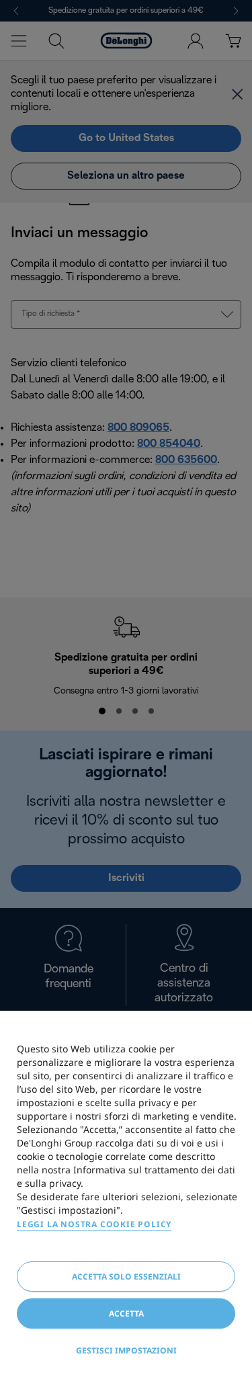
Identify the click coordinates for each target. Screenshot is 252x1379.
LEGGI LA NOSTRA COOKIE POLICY (94, 1224)
